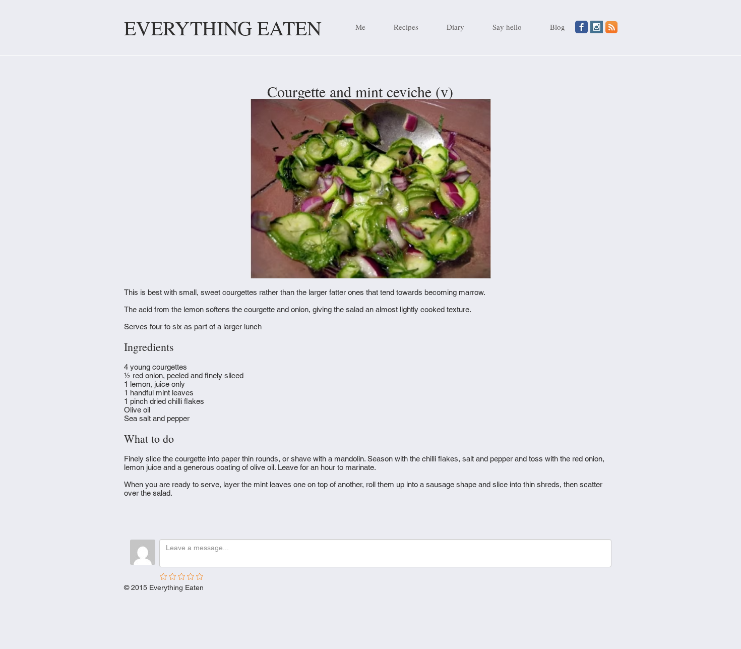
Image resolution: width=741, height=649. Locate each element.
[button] (399, 26)
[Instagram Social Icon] (596, 27)
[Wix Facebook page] (581, 27)
